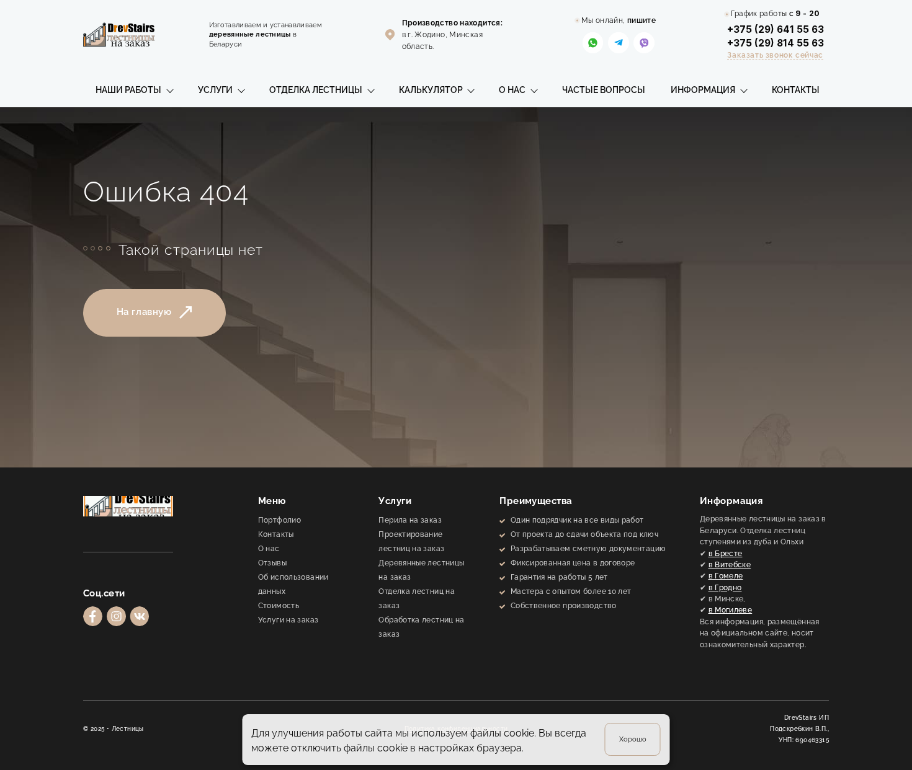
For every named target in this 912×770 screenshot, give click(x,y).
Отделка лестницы (315, 90)
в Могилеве (731, 609)
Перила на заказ (410, 519)
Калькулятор (431, 90)
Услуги (215, 90)
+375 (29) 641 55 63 (775, 29)
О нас (512, 90)
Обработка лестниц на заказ (421, 627)
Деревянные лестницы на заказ (421, 570)
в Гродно (725, 587)
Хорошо (632, 739)
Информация (703, 90)
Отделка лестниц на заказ (416, 598)
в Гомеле (726, 575)
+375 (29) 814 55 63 (775, 43)
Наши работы (128, 90)
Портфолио (279, 519)
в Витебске (730, 564)
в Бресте (726, 553)
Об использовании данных (293, 584)
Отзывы (272, 562)
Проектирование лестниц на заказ (411, 541)
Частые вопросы (603, 90)
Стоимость (278, 605)
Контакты (796, 90)
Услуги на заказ (288, 619)
